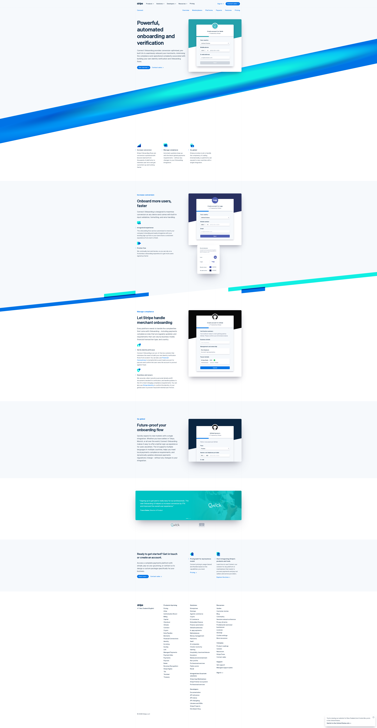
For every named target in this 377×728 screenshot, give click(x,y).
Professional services (197, 663)
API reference (194, 695)
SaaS (192, 641)
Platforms (209, 10)
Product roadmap (222, 646)
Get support (221, 665)
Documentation (195, 692)
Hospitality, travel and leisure (200, 652)
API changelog (195, 701)
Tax (165, 671)
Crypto (166, 630)
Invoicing (167, 644)
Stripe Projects (195, 706)
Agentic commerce (196, 614)
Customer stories (223, 611)
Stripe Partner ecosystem (199, 682)
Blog (218, 614)
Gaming (192, 650)
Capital (166, 619)
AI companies (194, 644)
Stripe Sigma (168, 669)
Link (165, 650)
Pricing (192, 3)
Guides (219, 608)
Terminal (166, 674)
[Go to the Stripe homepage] (139, 605)
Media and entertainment (198, 658)
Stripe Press (221, 654)
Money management (197, 636)
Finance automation (197, 625)
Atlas (165, 611)
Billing (165, 617)
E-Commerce (194, 619)
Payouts (219, 10)
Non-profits (194, 660)
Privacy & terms (222, 622)
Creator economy (196, 647)
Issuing (166, 647)
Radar (165, 663)
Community (220, 617)
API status (193, 698)
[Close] (373, 717)
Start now (142, 576)
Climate (166, 625)
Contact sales (232, 4)
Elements (167, 636)
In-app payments (196, 630)
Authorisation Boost (170, 614)
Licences (220, 630)
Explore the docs (223, 577)
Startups (193, 611)
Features (228, 10)
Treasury (167, 677)
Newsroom (220, 651)
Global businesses (196, 628)
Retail (192, 669)
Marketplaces (197, 10)
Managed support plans (225, 668)
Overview (185, 10)
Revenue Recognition (171, 666)
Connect (140, 10)
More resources (222, 638)
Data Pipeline (168, 633)
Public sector (194, 666)
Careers (219, 649)
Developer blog (195, 709)
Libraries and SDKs (196, 703)
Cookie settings (222, 635)
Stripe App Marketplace (198, 679)
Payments (167, 658)
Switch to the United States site (338, 723)
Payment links (168, 655)
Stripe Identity (148, 385)
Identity (166, 641)
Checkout (167, 622)
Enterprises (194, 608)
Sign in (219, 4)
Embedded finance (196, 622)
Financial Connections (171, 639)
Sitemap (219, 633)
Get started (143, 67)
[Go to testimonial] (187, 518)
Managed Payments (170, 652)
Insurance (193, 655)
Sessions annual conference (226, 619)
